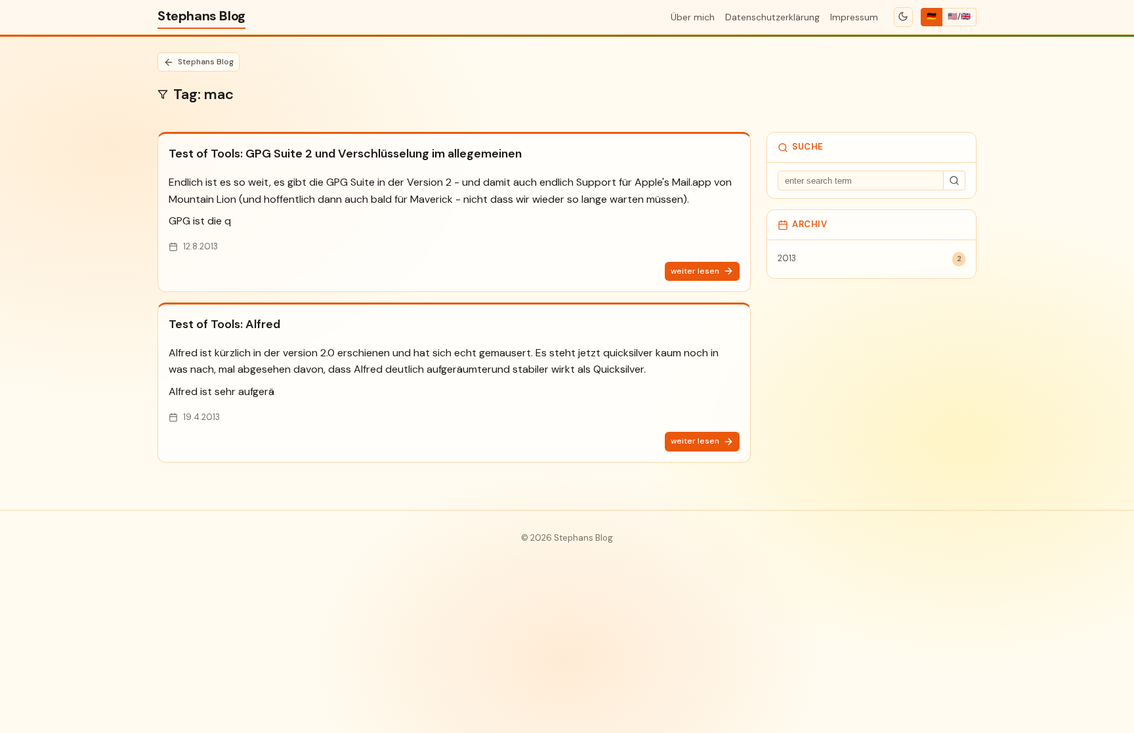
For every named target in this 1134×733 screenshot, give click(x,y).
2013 (869, 258)
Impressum (854, 17)
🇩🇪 (931, 16)
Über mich (693, 17)
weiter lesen (695, 271)
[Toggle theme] (903, 17)
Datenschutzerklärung (772, 17)
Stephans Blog (201, 15)
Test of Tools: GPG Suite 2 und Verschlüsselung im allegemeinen (345, 153)
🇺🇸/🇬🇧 (959, 16)
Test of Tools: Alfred (224, 324)
